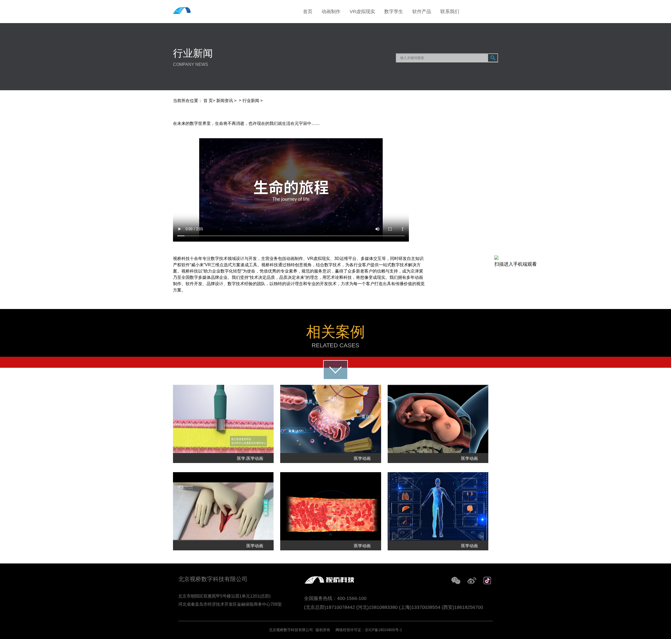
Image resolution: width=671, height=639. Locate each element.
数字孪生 (393, 11)
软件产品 (421, 11)
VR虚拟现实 (362, 11)
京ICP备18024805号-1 (383, 630)
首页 (307, 11)
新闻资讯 (224, 100)
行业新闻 (250, 100)
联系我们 (449, 11)
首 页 (208, 100)
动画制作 (331, 11)
